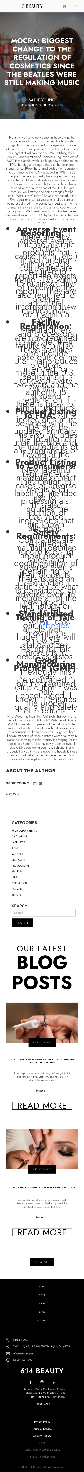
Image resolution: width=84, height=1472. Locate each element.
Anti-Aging (19, 836)
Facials (17, 889)
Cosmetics (19, 883)
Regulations (20, 866)
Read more (42, 1106)
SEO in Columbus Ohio (42, 1457)
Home (42, 1286)
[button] (65, 6)
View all (42, 1262)
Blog (42, 1312)
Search (20, 906)
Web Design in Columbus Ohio (42, 1450)
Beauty (16, 895)
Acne (15, 848)
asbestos (53, 625)
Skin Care (18, 860)
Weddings (19, 854)
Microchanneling (24, 831)
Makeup (17, 871)
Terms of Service (42, 1429)
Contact (42, 1320)
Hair (15, 877)
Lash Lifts (18, 842)
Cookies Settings (42, 1436)
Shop (42, 1303)
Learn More (12, 794)
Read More (43, 1404)
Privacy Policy (42, 1422)
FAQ (42, 1443)
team (42, 1295)
